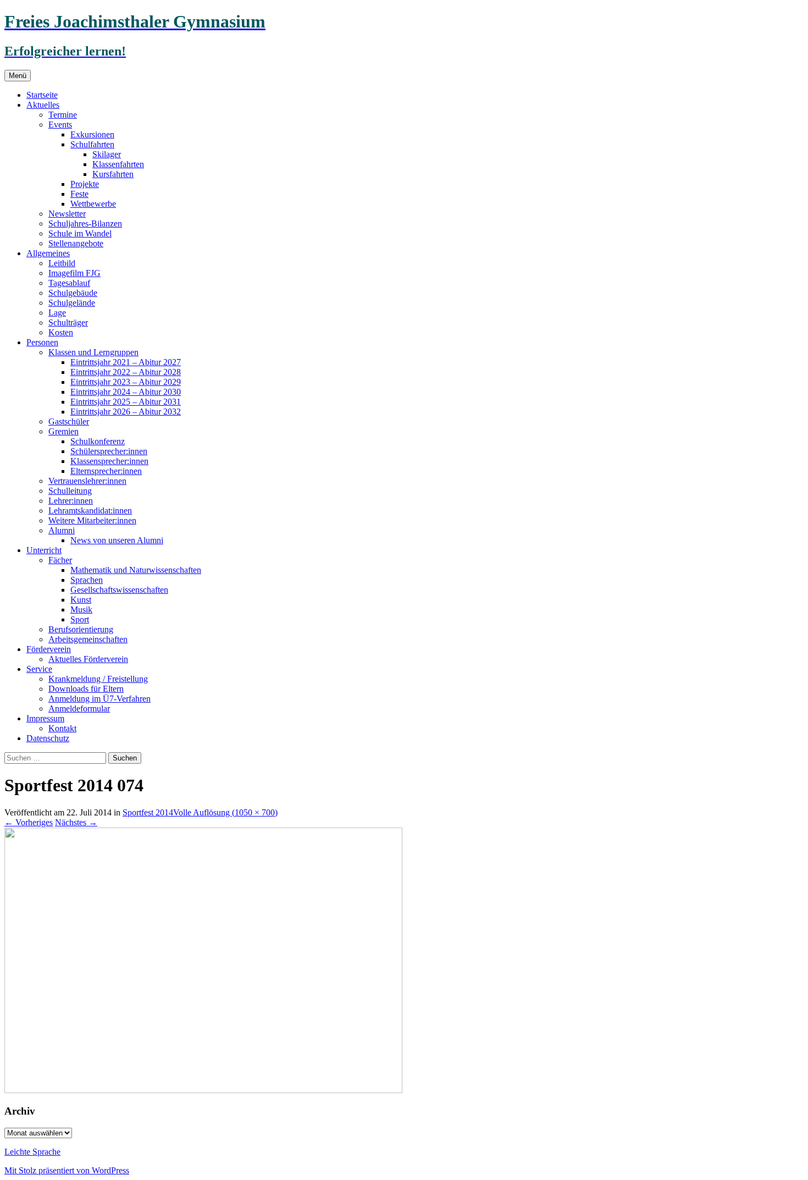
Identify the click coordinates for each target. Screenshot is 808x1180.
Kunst (80, 599)
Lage (57, 312)
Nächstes (76, 822)
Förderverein (48, 649)
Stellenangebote (75, 243)
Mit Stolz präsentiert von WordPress (66, 1170)
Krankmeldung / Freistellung (98, 678)
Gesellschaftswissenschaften (119, 589)
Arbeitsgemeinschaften (88, 639)
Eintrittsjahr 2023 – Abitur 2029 (125, 382)
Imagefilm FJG (74, 273)
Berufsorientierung (80, 629)
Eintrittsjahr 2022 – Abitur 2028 (125, 372)
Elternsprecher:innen (106, 471)
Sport (79, 619)
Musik (81, 609)
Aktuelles (42, 104)
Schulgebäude (72, 292)
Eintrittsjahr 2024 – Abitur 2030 (125, 391)
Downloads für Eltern (86, 688)
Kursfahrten (113, 174)
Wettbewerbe (93, 203)
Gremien (63, 431)
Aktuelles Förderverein (88, 659)
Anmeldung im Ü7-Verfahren (99, 698)
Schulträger (68, 322)
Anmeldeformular (79, 708)
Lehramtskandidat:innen (90, 510)
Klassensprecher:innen (109, 461)
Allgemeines (48, 253)
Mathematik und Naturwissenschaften (135, 570)
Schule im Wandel (80, 233)
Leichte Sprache (32, 1151)
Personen (42, 342)
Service (39, 669)
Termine (62, 114)
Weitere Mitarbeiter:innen (92, 520)
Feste (79, 193)
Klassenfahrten (118, 164)
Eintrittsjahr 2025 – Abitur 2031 (125, 401)
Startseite (42, 95)
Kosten (60, 332)
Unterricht (44, 550)
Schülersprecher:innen (108, 451)
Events (60, 124)
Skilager (106, 154)
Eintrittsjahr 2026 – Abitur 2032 (125, 411)
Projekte (84, 184)
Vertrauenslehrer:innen (87, 481)
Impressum (45, 718)
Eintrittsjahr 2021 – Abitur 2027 (125, 362)
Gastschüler (68, 421)
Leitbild (61, 263)
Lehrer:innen (70, 500)
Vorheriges (28, 822)
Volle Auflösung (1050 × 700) (225, 812)
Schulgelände (71, 302)
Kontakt (62, 728)
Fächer (60, 560)
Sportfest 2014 (148, 812)
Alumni (61, 530)
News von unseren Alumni (116, 540)
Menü (17, 75)
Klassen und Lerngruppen (93, 352)
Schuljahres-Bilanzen (85, 223)
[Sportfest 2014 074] (203, 1090)
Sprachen (86, 580)
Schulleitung (70, 490)
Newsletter (67, 213)
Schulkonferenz (97, 441)
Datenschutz (47, 738)
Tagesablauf (69, 283)
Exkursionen (92, 134)
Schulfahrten (92, 144)
